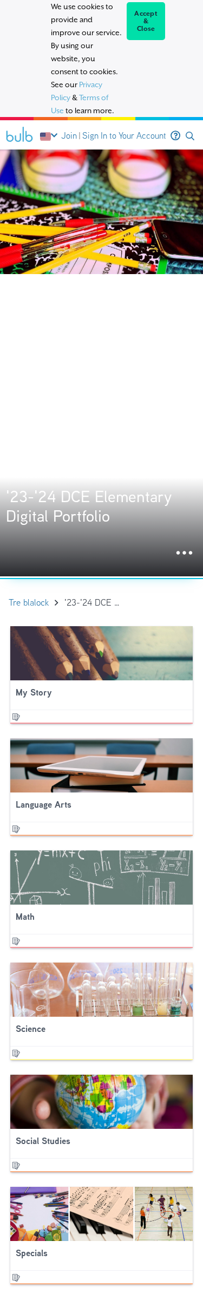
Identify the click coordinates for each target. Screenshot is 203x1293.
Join (69, 135)
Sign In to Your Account (124, 135)
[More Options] (184, 553)
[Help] (175, 135)
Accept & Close (146, 21)
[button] (190, 136)
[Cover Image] (101, 363)
